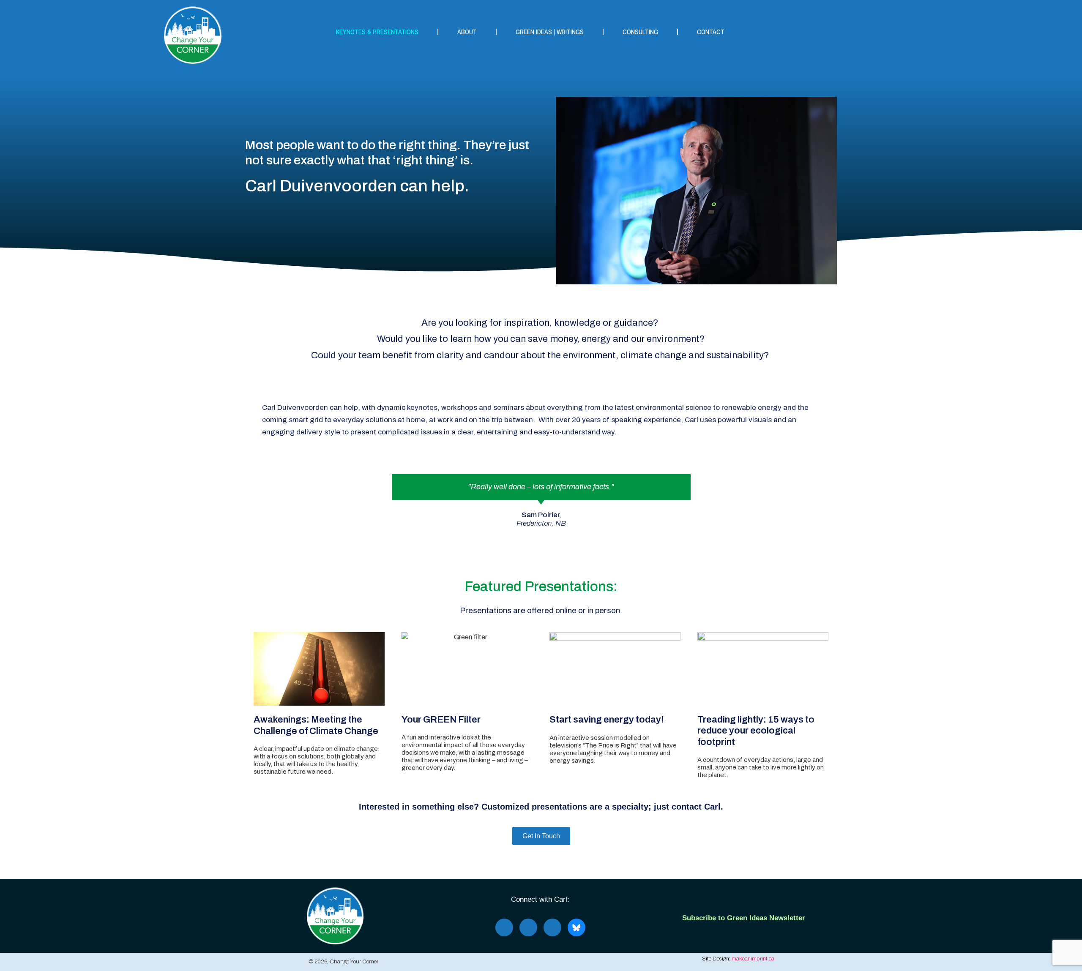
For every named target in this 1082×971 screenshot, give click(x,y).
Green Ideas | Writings (550, 31)
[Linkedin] (528, 927)
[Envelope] (552, 927)
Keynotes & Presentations (377, 31)
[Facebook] (504, 927)
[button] (258, 501)
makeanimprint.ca (753, 959)
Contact (710, 31)
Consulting (640, 31)
